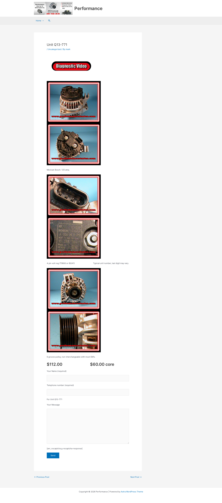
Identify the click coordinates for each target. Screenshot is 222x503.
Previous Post (41, 477)
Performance (88, 8)
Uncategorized (54, 49)
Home (38, 20)
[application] (42, 21)
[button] (49, 20)
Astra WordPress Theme (132, 491)
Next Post (136, 477)
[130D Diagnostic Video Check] (71, 66)
